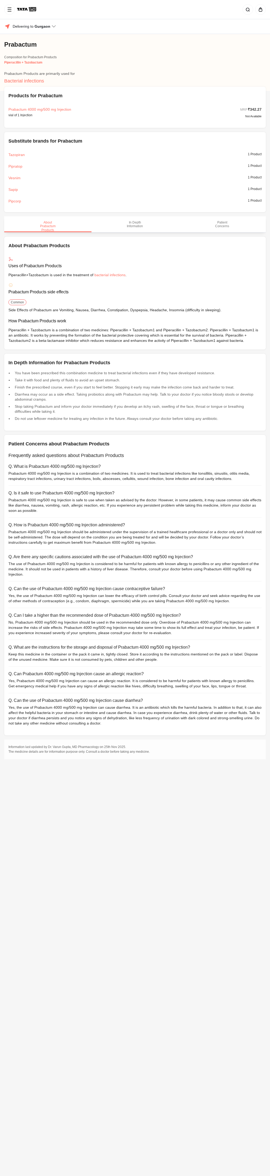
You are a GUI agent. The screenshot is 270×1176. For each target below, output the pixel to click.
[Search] (246, 9)
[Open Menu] (9, 9)
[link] (27, 9)
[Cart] (259, 9)
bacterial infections (110, 275)
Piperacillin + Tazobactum (23, 62)
